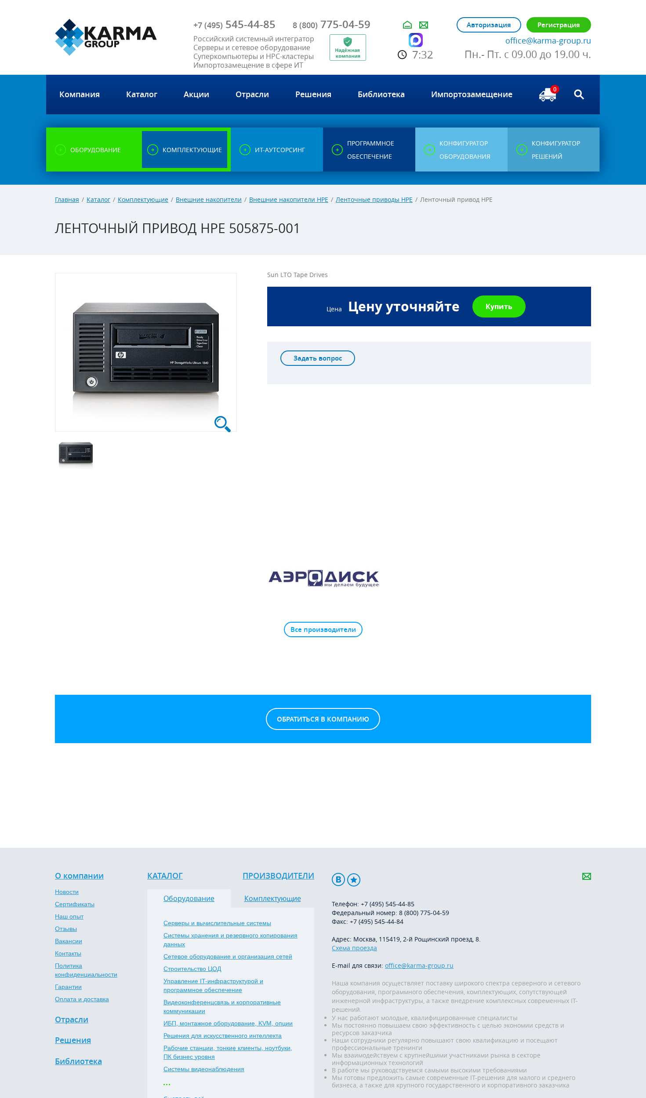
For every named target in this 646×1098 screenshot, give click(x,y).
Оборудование (188, 898)
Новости (67, 891)
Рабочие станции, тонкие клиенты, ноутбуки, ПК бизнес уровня (227, 1052)
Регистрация (558, 24)
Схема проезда (354, 948)
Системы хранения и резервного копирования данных (230, 940)
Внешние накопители (209, 199)
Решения (73, 1040)
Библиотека (78, 1061)
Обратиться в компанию (323, 719)
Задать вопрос (318, 358)
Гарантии (68, 986)
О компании (79, 876)
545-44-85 (234, 24)
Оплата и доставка (82, 999)
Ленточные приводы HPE (374, 199)
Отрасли (71, 1020)
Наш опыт (69, 916)
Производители (278, 876)
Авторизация (489, 24)
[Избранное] (353, 879)
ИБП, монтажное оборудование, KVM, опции (228, 1023)
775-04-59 (331, 24)
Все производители (323, 629)
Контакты (68, 953)
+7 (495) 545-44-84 (376, 921)
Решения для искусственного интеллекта (222, 1035)
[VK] (338, 879)
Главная (67, 199)
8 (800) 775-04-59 (424, 912)
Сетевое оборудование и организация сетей (227, 956)
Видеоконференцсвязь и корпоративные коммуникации (222, 1006)
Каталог (98, 199)
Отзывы (66, 928)
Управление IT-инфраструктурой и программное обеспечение (213, 985)
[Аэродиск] (323, 577)
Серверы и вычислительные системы (217, 923)
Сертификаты (74, 904)
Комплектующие (143, 199)
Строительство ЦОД (192, 968)
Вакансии (68, 941)
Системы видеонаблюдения (203, 1068)
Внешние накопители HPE (288, 199)
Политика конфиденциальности (86, 970)
